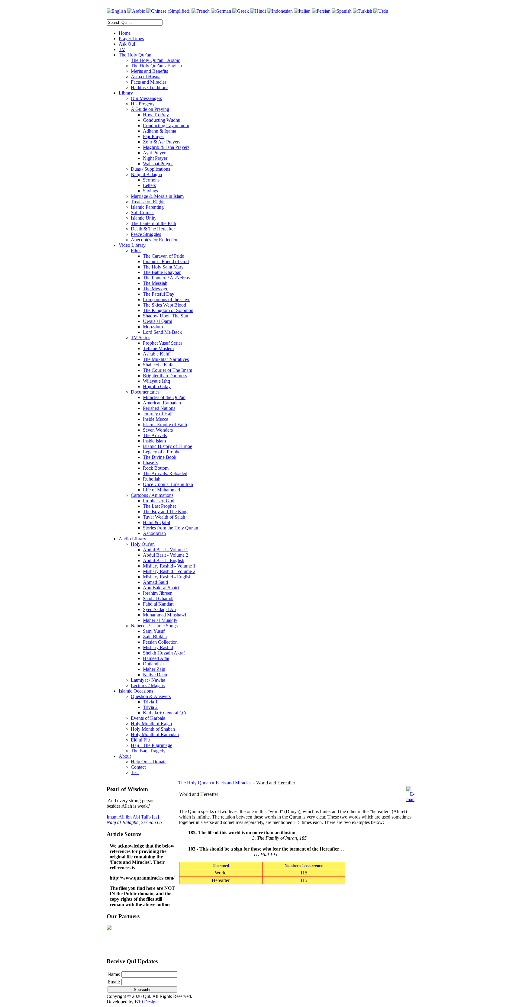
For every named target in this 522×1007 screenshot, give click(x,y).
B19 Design (146, 1001)
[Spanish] (342, 11)
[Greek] (240, 11)
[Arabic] (136, 11)
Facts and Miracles (233, 782)
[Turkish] (362, 11)
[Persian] (321, 11)
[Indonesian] (280, 11)
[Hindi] (258, 11)
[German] (221, 11)
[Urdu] (380, 11)
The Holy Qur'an (194, 782)
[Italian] (302, 11)
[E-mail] (410, 799)
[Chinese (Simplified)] (168, 11)
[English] (116, 11)
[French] (201, 11)
